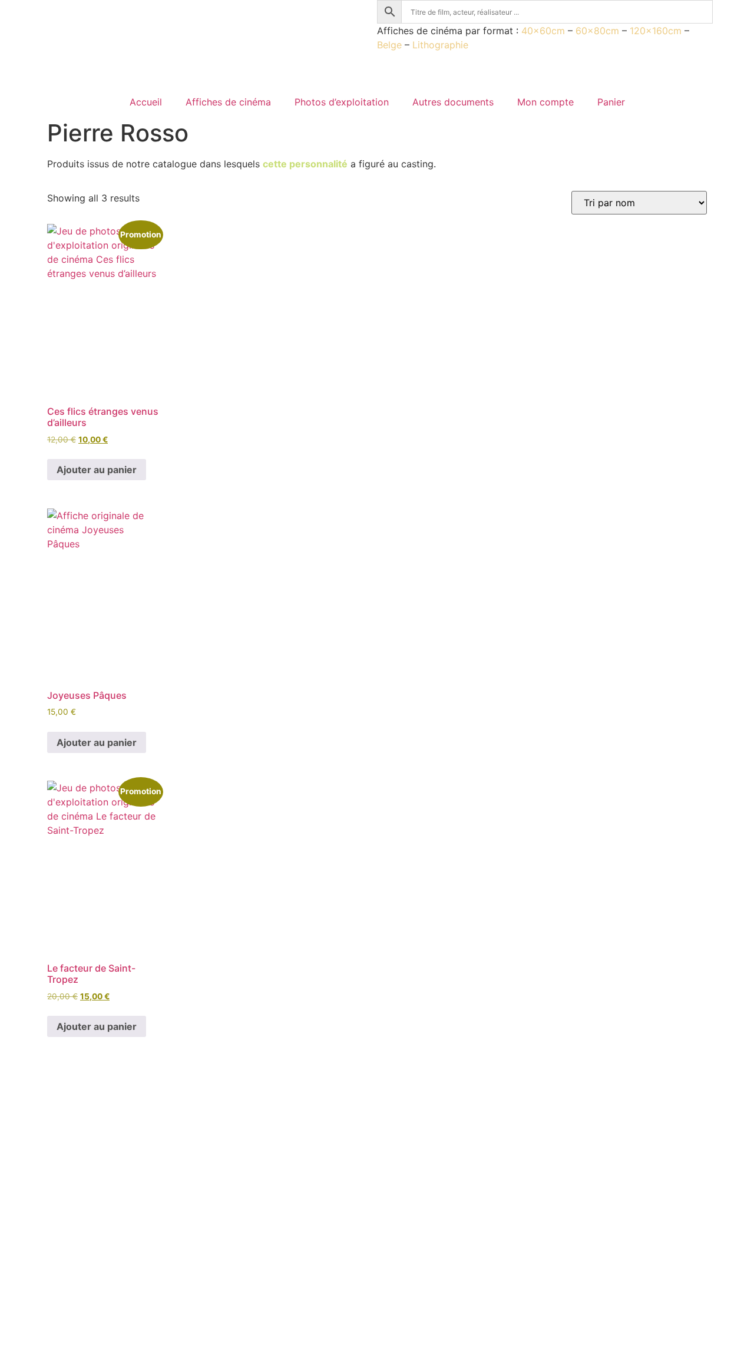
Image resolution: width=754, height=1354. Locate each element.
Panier (611, 102)
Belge (389, 45)
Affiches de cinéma (228, 102)
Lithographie (440, 45)
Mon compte (545, 102)
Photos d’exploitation (342, 102)
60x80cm (597, 31)
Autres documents (453, 102)
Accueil (146, 102)
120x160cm (656, 31)
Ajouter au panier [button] (97, 469)
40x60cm (543, 31)
